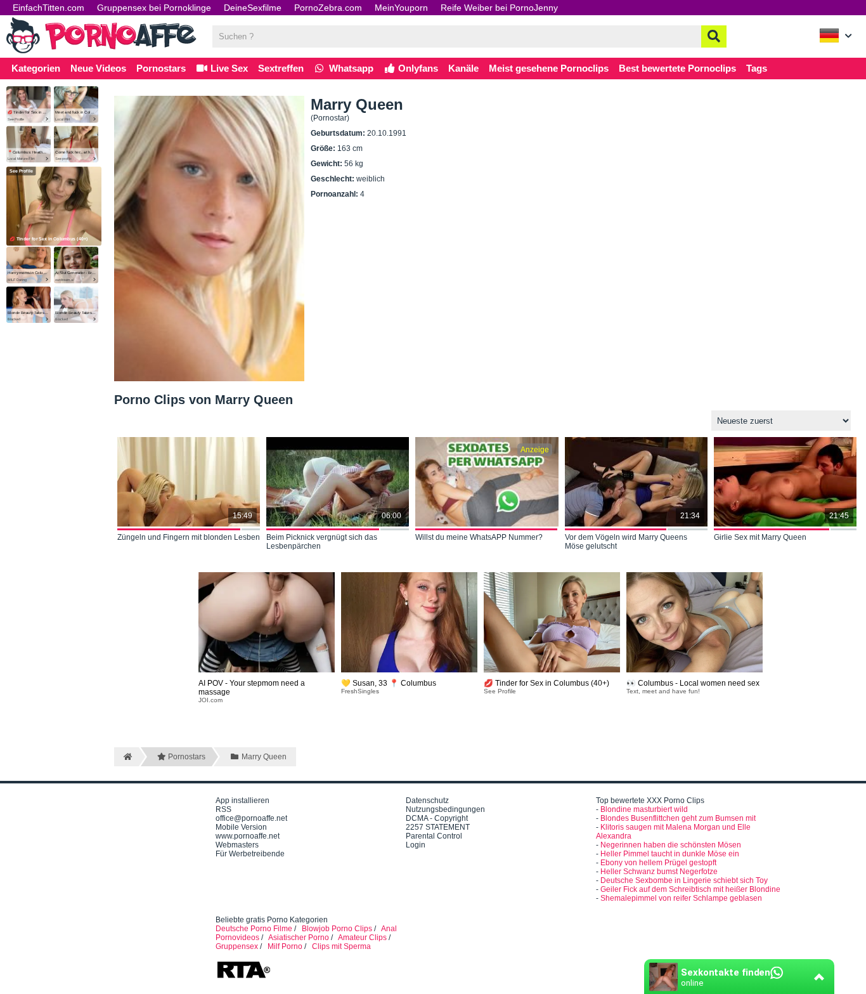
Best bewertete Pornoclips (677, 68)
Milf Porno (285, 946)
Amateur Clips (362, 937)
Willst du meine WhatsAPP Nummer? (479, 537)
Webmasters (237, 844)
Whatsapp (349, 68)
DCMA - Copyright (437, 818)
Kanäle (463, 68)
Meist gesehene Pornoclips (549, 68)
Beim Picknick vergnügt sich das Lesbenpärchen (321, 542)
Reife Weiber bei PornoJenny (499, 8)
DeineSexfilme (252, 8)
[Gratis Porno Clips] (101, 52)
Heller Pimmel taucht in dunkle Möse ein (669, 853)
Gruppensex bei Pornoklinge (154, 8)
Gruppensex (237, 946)
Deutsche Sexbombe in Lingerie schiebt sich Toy (684, 880)
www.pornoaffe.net (248, 836)
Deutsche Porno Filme (254, 928)
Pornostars (161, 68)
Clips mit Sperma (341, 946)
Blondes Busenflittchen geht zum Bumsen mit (678, 818)
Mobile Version (241, 827)
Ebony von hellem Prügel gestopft (658, 862)
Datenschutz (427, 800)
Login (415, 844)
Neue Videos (98, 68)
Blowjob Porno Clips (337, 928)
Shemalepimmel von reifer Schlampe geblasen (681, 898)
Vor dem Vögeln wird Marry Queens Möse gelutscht (626, 542)
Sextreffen (281, 68)
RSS (223, 809)
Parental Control (434, 836)
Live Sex (228, 68)
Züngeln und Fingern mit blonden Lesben (188, 537)
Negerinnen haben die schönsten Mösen (670, 844)
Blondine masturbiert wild (644, 809)
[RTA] (243, 976)
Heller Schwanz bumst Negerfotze (659, 871)
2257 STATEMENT (438, 827)
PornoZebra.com (328, 8)
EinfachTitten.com (48, 8)
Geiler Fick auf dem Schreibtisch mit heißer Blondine (690, 889)
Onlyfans (417, 68)
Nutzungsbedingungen (445, 809)
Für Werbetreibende (250, 853)
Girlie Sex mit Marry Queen (760, 537)
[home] (126, 756)
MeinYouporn (401, 8)
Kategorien (35, 68)
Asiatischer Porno (298, 937)
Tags (756, 68)
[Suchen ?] (714, 36)
